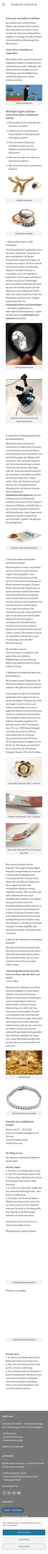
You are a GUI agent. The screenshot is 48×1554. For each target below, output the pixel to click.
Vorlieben (24, 1546)
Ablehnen (24, 1539)
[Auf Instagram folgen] (9, 1493)
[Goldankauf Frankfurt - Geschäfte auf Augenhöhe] (24, 4)
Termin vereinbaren (25, 1221)
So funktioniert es (10, 1486)
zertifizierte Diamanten (17, 625)
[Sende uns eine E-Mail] (14, 1493)
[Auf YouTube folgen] (19, 1493)
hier (24, 253)
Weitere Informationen (13, 1446)
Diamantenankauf (14, 652)
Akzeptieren (24, 1532)
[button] (3, 4)
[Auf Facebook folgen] (4, 1493)
